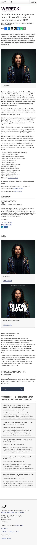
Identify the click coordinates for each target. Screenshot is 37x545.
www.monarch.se (13, 178)
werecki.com (18, 191)
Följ (4, 389)
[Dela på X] (12, 29)
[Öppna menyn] (12, 2)
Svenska (3, 538)
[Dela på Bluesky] (18, 29)
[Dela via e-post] (24, 29)
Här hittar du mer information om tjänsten (12, 512)
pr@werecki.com (18, 188)
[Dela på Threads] (15, 29)
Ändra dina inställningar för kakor (10, 531)
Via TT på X (4, 528)
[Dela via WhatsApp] (21, 29)
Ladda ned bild (7, 281)
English (9, 538)
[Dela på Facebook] (5, 29)
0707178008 (8, 222)
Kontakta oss (19, 525)
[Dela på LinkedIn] (9, 29)
